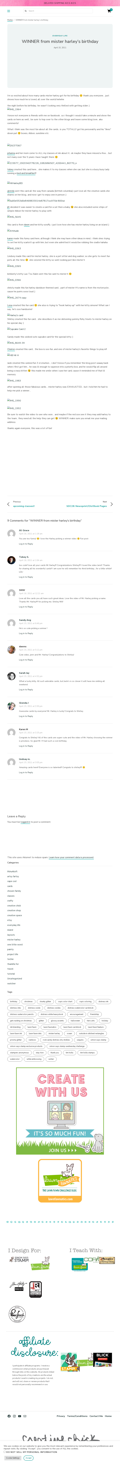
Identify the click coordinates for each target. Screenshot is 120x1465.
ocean (69, 1033)
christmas (28, 1001)
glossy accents (57, 1020)
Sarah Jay (24, 673)
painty (10, 949)
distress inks (15, 1008)
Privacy (61, 1416)
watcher (11, 983)
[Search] (25, 11)
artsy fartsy (13, 876)
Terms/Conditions (77, 1416)
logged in (25, 822)
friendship (94, 1014)
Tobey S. (24, 557)
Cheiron (11, 349)
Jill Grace (24, 530)
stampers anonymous (19, 1052)
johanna (11, 153)
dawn (27, 224)
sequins (80, 1040)
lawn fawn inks (35, 1033)
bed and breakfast (26, 173)
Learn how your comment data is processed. (71, 857)
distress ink (103, 1001)
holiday (105, 1020)
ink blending (15, 1027)
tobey (10, 169)
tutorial (11, 973)
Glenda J (24, 703)
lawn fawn (32, 1027)
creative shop (14, 910)
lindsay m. (24, 759)
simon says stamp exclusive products (26, 1046)
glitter (41, 1020)
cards (10, 886)
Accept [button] (28, 1458)
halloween (75, 1020)
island (10, 929)
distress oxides (54, 1008)
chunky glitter (45, 1001)
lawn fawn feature (95, 1027)
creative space (14, 915)
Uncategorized (14, 978)
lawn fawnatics (49, 1027)
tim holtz (69, 1052)
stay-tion (40, 1052)
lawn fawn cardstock (72, 1027)
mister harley (13, 939)
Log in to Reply (26, 543)
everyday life (60, 36)
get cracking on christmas (21, 1020)
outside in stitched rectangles (91, 1033)
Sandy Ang (25, 620)
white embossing (34, 1059)
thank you (55, 1052)
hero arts (91, 1020)
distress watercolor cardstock (80, 1008)
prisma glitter (16, 1040)
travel (10, 968)
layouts (11, 934)
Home (10, 20)
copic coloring (85, 1001)
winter (51, 1059)
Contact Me (96, 1416)
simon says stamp (98, 1040)
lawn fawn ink (16, 1033)
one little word (15, 944)
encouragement (76, 1014)
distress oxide (34, 1008)
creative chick (14, 905)
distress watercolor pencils (22, 1014)
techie (10, 959)
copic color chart (65, 1001)
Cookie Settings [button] (13, 1458)
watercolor (15, 1059)
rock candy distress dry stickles (56, 1040)
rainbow (32, 1040)
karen (10, 238)
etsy (9, 920)
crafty (10, 900)
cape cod (11, 881)
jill (8, 207)
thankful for (13, 964)
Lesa (9, 305)
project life (12, 954)
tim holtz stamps (87, 1052)
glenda (10, 191)
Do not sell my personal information (31, 1452)
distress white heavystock (52, 1014)
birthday (13, 1001)
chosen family (14, 891)
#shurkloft (12, 871)
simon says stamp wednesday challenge (66, 1046)
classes (10, 895)
